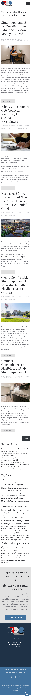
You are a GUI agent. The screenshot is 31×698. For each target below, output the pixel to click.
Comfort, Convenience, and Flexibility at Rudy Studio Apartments (14, 366)
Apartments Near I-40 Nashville (11, 493)
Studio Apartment (23, 547)
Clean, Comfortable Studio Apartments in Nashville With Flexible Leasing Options (15, 284)
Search (3, 435)
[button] (28, 3)
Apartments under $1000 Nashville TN (10, 504)
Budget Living (25, 513)
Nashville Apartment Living (8, 530)
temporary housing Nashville (16, 555)
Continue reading (8, 101)
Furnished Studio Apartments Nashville (18, 526)
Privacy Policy (11, 673)
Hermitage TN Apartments (18, 528)
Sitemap (22, 673)
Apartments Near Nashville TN (17, 495)
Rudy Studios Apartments (19, 40)
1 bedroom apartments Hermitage (9, 479)
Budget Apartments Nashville (14, 513)
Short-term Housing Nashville (12, 547)
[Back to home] (6, 3)
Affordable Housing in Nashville (15, 482)
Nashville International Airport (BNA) (13, 257)
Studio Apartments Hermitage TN (9, 550)
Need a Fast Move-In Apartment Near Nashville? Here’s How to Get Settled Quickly (14, 200)
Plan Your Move (15, 617)
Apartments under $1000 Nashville (20, 501)
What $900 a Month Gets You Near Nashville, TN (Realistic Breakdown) (15, 114)
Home (7, 670)
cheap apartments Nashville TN (8, 515)
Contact (23, 670)
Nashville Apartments (20, 530)
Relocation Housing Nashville (13, 540)
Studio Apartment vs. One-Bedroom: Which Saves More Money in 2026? (14, 28)
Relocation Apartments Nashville (21, 537)
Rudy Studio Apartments (18, 37)
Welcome (14, 670)
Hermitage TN (5, 528)
